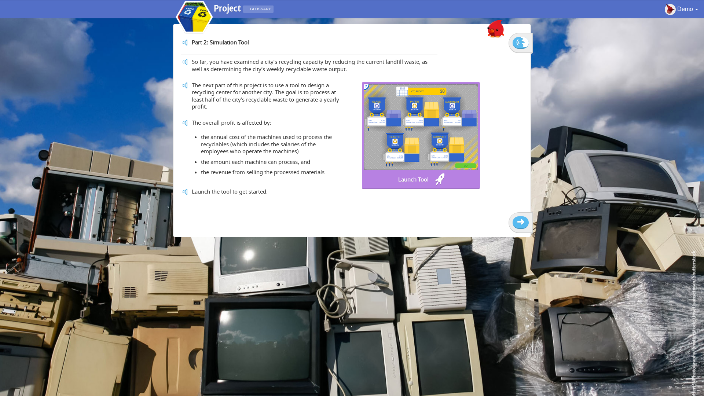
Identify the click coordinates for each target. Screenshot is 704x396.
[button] (681, 9)
